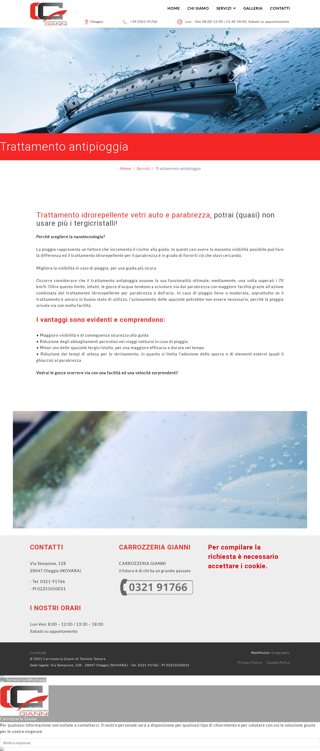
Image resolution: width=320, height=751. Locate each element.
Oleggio (96, 21)
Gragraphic (280, 653)
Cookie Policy (278, 662)
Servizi (224, 8)
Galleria (253, 8)
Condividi (38, 653)
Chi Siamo (198, 8)
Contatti (280, 8)
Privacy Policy (250, 662)
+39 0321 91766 (143, 21)
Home (173, 8)
